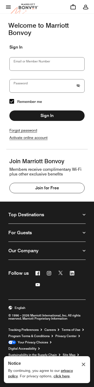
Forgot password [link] (23, 130)
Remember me (29, 101)
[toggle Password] (78, 86)
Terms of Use (71, 330)
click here (62, 376)
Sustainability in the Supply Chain (32, 355)
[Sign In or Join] (85, 7)
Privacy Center (66, 336)
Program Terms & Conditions (29, 336)
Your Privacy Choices (32, 342)
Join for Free (47, 187)
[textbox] (47, 64)
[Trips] (73, 7)
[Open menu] (8, 7)
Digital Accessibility (22, 348)
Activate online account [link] (28, 138)
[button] (47, 308)
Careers (50, 330)
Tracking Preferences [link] (23, 330)
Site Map (69, 355)
